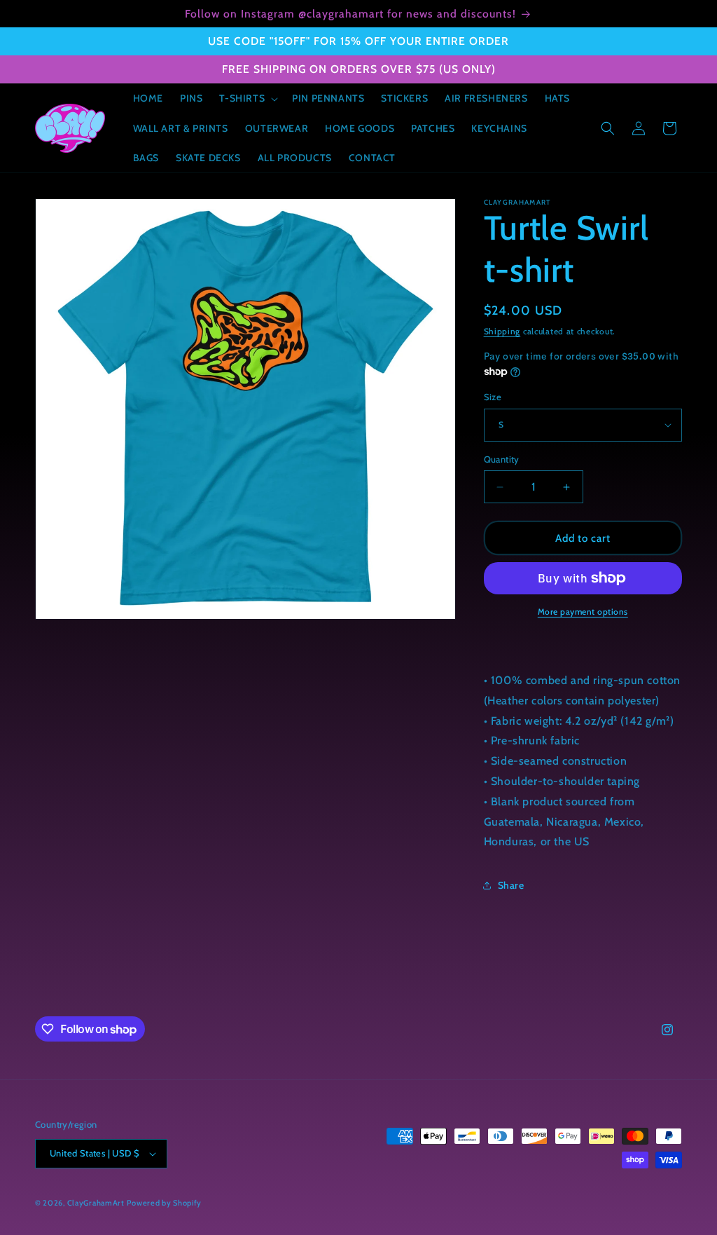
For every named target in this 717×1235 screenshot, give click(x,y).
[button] (247, 98)
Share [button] (511, 885)
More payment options (583, 611)
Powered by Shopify (164, 1203)
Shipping (502, 331)
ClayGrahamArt (96, 1203)
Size (493, 396)
